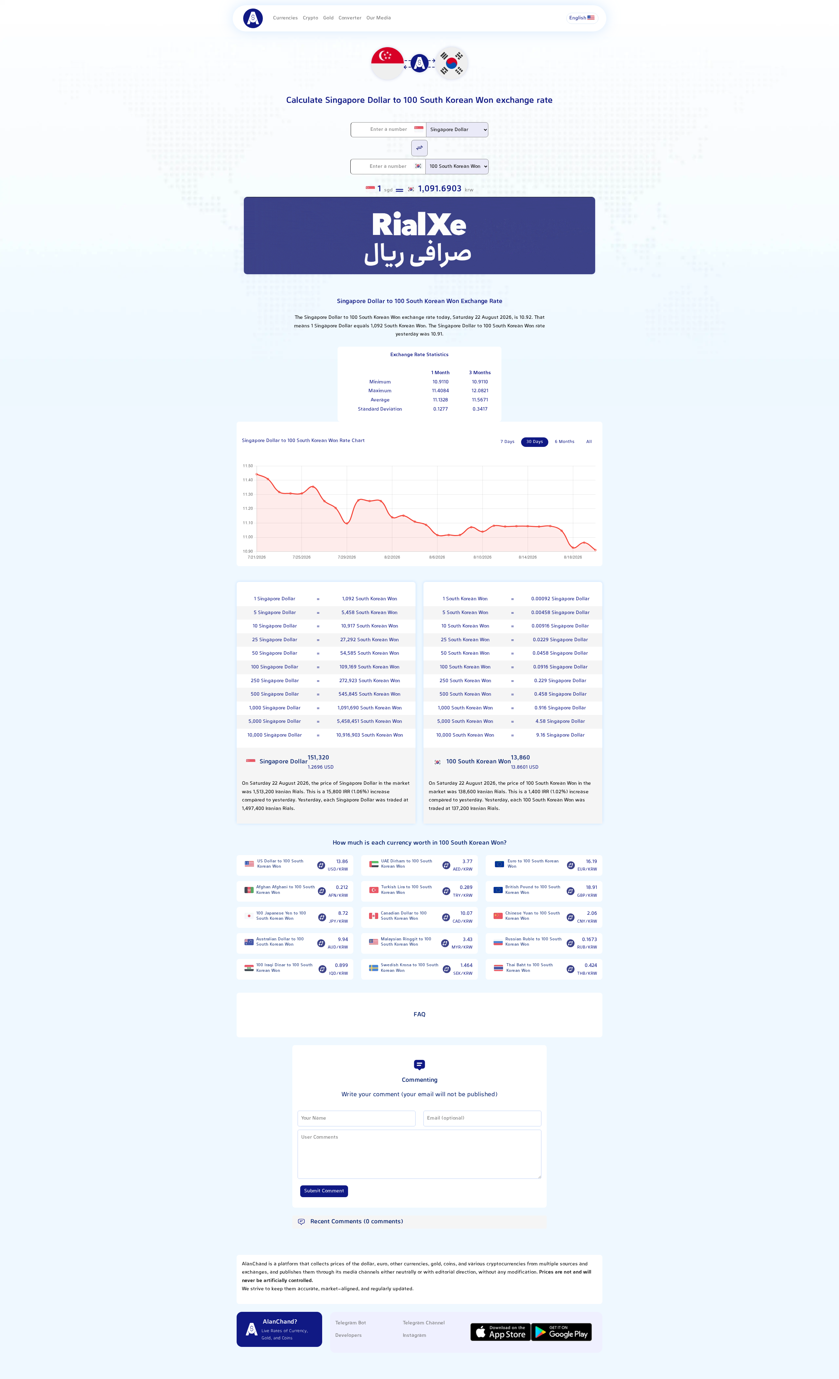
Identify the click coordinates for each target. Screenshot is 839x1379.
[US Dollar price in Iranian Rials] (249, 864)
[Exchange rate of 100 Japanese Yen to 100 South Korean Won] (322, 917)
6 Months (565, 442)
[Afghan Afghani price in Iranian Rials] (249, 890)
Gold (328, 18)
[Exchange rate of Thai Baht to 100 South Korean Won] (571, 969)
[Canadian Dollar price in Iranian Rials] (373, 916)
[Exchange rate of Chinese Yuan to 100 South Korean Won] (571, 917)
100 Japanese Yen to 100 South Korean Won (281, 916)
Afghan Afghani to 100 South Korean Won (285, 890)
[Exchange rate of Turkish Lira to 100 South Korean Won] (446, 891)
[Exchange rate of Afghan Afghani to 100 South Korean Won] (322, 891)
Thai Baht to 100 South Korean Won (529, 968)
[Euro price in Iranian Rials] (499, 864)
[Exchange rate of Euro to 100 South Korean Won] (571, 865)
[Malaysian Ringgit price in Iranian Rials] (373, 942)
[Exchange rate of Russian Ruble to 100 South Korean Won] (571, 943)
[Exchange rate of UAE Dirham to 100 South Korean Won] (446, 865)
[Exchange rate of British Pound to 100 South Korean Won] (571, 891)
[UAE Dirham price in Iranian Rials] (374, 864)
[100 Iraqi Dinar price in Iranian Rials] (249, 968)
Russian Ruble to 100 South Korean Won (533, 942)
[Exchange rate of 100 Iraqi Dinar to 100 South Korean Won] (322, 969)
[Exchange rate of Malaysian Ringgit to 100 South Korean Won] (445, 943)
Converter (350, 18)
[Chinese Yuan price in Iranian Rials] (498, 916)
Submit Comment (324, 1191)
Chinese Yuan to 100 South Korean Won (532, 916)
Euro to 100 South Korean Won (533, 864)
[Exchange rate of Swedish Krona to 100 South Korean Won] (447, 969)
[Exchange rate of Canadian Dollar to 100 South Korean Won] (446, 917)
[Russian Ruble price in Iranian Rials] (498, 942)
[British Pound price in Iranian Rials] (498, 890)
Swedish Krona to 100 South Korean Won (410, 968)
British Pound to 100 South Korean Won (532, 890)
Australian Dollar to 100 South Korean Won (280, 942)
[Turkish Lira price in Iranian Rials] (374, 890)
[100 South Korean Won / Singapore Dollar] (419, 148)
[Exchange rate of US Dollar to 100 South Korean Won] (321, 865)
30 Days (534, 442)
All (589, 442)
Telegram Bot (350, 1323)
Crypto (310, 18)
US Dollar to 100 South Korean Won (280, 864)
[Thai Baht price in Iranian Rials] (499, 968)
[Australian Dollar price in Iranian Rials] (249, 942)
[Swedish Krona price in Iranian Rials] (373, 968)
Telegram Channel (424, 1323)
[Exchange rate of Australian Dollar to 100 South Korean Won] (321, 943)
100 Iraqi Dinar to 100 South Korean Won (284, 968)
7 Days (507, 442)
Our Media (378, 18)
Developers (348, 1335)
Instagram (414, 1335)
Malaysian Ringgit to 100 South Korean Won (406, 942)
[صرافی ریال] (419, 236)
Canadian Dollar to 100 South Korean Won (404, 916)
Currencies (285, 18)
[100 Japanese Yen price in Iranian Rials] (249, 916)
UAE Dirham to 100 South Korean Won (406, 864)
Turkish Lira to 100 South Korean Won (406, 890)
